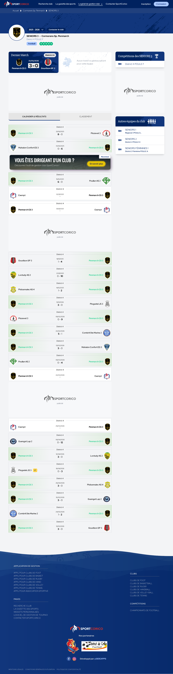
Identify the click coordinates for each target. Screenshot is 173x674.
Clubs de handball (140, 589)
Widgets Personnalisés (26, 612)
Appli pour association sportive (31, 591)
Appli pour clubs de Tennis (28, 588)
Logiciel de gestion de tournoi (31, 615)
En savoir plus (96, 163)
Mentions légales (16, 669)
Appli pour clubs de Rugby (28, 579)
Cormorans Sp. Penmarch (34, 10)
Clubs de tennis (138, 595)
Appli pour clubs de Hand (27, 582)
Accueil (16, 10)
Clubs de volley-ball (141, 592)
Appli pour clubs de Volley (28, 585)
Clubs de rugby (138, 586)
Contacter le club (56, 29)
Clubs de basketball (141, 583)
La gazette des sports (26, 609)
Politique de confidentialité (69, 669)
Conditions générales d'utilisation (40, 669)
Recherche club (22, 605)
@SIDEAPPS (100, 658)
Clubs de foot (138, 580)
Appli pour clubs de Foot (27, 572)
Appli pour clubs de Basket (28, 575)
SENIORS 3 (54, 10)
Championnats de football (144, 610)
